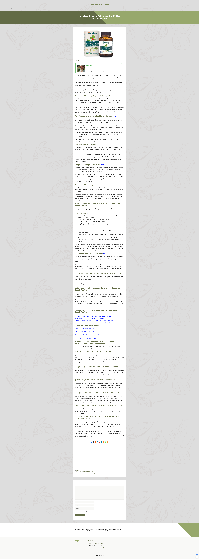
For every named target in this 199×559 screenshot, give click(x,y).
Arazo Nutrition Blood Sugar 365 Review (85, 328)
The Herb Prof (99, 4)
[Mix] (103, 442)
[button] (11, 9)
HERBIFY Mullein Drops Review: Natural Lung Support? (87, 473)
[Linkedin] (97, 442)
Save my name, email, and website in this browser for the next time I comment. (95, 511)
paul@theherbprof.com (94, 543)
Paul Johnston (89, 65)
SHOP (96, 8)
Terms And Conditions (105, 547)
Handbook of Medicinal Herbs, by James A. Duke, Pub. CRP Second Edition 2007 (94, 320)
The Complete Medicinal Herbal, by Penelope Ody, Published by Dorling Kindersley (95, 322)
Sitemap (102, 550)
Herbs (107, 8)
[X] (93, 442)
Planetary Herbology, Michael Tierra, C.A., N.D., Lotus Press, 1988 (91, 318)
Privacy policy (103, 545)
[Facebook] (91, 442)
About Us (91, 8)
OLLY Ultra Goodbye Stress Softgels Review (85, 331)
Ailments (112, 8)
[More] (108, 442)
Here (116, 116)
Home (86, 8)
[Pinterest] (99, 442)
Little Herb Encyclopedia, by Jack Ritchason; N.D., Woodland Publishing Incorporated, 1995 (97, 315)
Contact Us (101, 8)
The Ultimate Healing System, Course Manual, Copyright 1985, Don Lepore (93, 316)
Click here (77, 283)
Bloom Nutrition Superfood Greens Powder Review (87, 335)
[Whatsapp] (105, 442)
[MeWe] (101, 442)
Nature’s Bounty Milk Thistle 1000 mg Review (86, 338)
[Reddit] (95, 442)
